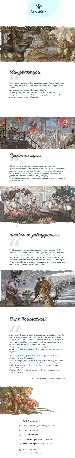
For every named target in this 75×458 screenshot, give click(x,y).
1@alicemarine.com (30, 434)
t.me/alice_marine (47, 444)
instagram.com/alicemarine (33, 453)
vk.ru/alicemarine (29, 449)
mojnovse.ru (48, 439)
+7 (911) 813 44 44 (30, 430)
